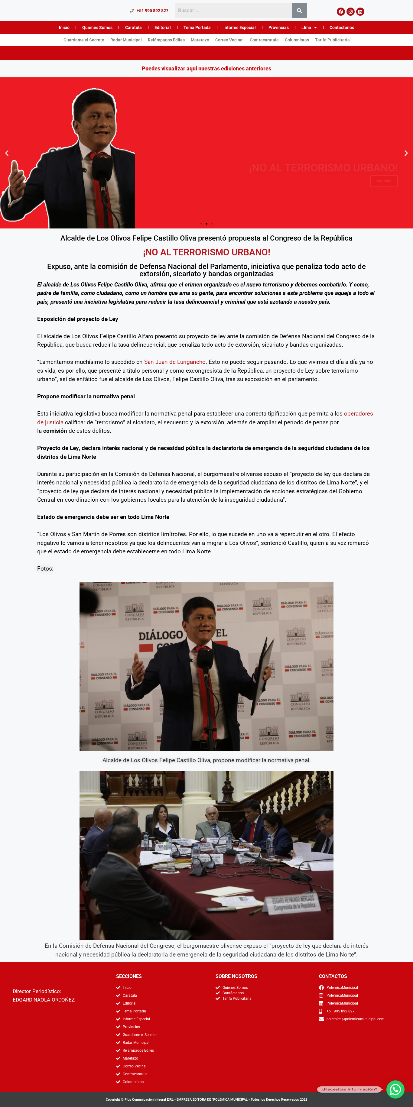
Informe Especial (239, 27)
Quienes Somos (97, 27)
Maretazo (200, 39)
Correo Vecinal (229, 39)
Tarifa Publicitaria (332, 39)
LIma (306, 27)
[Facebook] (341, 12)
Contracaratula (264, 39)
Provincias (278, 27)
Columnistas (297, 39)
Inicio (64, 27)
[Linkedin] (360, 12)
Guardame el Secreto (83, 39)
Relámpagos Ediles (166, 39)
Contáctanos (342, 27)
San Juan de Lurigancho (175, 361)
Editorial (162, 27)
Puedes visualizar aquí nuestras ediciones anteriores (206, 68)
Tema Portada (197, 27)
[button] (7, 153)
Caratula (133, 27)
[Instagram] (350, 12)
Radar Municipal (126, 39)
